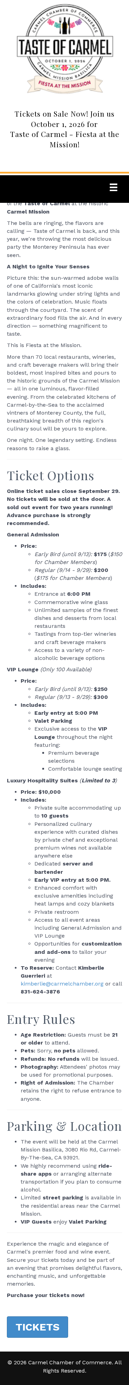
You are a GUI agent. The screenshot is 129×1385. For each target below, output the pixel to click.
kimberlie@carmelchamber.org (62, 983)
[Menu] (113, 187)
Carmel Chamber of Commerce (70, 1362)
